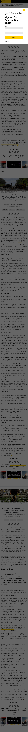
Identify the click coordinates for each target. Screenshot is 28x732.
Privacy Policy (7, 41)
